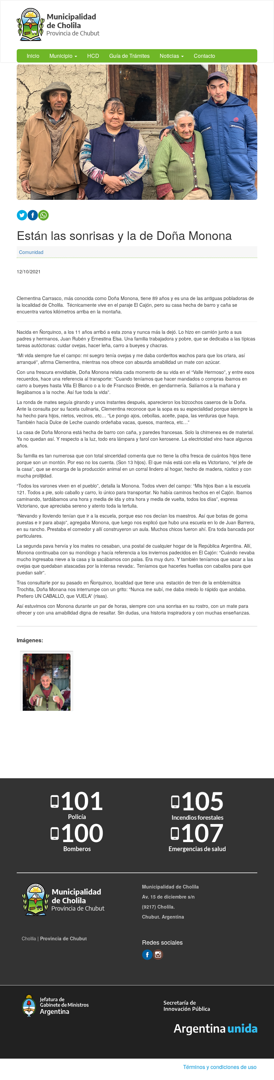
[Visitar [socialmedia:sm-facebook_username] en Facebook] (32, 214)
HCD (93, 55)
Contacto (204, 55)
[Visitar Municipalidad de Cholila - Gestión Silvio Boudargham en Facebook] (147, 954)
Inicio (33, 55)
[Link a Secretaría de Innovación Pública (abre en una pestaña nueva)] (187, 1004)
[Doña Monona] (46, 681)
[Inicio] (60, 24)
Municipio (61, 55)
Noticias (170, 55)
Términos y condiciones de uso (220, 1067)
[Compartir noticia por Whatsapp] (43, 214)
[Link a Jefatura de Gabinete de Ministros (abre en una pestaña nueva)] (55, 1004)
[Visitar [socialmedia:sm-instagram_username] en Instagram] (158, 954)
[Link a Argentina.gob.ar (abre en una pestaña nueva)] (215, 1028)
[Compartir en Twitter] (22, 214)
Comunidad (31, 252)
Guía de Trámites (129, 55)
